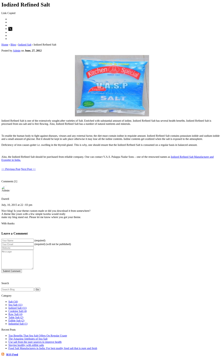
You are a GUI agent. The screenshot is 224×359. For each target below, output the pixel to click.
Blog (13, 44)
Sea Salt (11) (15, 304)
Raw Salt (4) (15, 314)
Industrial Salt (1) (17, 323)
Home (4, 44)
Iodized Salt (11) (17, 307)
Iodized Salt (24, 44)
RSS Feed (12, 354)
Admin (16, 50)
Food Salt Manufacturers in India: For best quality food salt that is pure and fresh (52, 348)
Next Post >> (28, 169)
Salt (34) (13, 301)
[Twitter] (10, 28)
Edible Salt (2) (16, 320)
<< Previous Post (10, 169)
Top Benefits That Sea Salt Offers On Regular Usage (37, 335)
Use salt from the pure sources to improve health (35, 341)
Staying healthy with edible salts (26, 345)
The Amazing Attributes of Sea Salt (27, 338)
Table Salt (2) (15, 317)
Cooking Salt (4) (17, 311)
